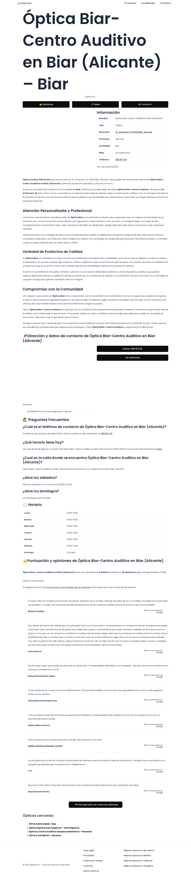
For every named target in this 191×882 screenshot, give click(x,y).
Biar (97, 96)
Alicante (106, 96)
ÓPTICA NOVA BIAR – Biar (42, 823)
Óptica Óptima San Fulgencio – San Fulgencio (54, 827)
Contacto (165, 3)
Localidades (148, 3)
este (159, 449)
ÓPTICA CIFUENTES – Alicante (45, 835)
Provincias (130, 3)
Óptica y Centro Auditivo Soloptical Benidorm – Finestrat (60, 831)
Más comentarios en (153, 611)
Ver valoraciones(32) (107, 166)
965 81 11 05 (106, 433)
